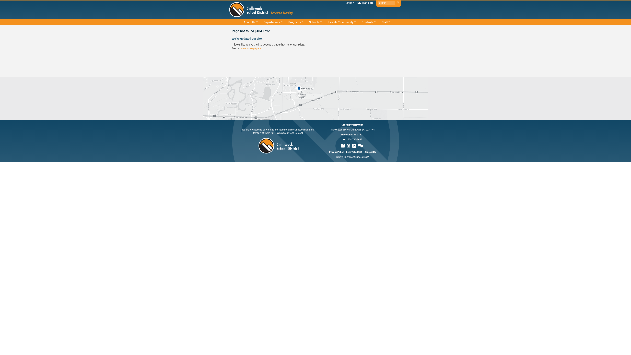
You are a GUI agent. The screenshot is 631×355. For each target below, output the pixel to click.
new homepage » (251, 48)
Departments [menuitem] (269, 22)
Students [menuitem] (365, 22)
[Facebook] (343, 145)
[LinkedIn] (354, 145)
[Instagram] (349, 145)
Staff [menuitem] (382, 22)
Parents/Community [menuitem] (338, 22)
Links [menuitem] (348, 3)
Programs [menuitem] (292, 22)
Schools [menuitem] (312, 22)
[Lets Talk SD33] (361, 145)
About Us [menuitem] (247, 22)
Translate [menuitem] (368, 3)
